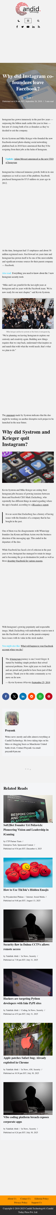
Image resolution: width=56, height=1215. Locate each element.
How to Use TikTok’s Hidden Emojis (26, 890)
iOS (30, 1069)
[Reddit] (31, 696)
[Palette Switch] (19, 20)
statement (10, 415)
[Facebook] (17, 27)
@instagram (15, 658)
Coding (24, 1010)
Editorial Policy (42, 1198)
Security (32, 956)
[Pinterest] (48, 696)
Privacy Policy (20, 1202)
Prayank (28, 97)
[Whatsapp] (40, 696)
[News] (39, 27)
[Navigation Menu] (28, 20)
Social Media (39, 896)
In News (24, 956)
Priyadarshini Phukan (15, 896)
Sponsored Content (25, 844)
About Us (11, 1198)
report (40, 504)
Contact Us (25, 1198)
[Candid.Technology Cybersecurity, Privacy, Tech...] (28, 9)
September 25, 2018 (41, 682)
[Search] (38, 21)
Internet (29, 896)
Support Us (36, 1202)
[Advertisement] (28, 46)
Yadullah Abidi (12, 956)
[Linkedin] (33, 27)
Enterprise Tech (9, 844)
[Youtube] (28, 27)
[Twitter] (23, 27)
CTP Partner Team (13, 841)
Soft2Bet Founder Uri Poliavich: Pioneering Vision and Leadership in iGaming (26, 829)
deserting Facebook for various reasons (25, 560)
